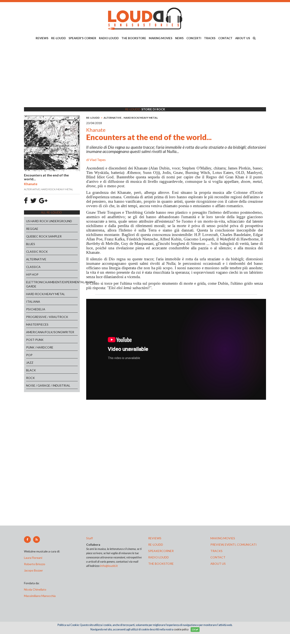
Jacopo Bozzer (33, 570)
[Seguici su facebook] (27, 539)
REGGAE (32, 228)
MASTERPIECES (37, 324)
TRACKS (209, 38)
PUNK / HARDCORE (39, 347)
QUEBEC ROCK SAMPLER (44, 236)
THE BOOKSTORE (133, 38)
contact (217, 557)
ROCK (30, 378)
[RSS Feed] (36, 539)
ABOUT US (242, 38)
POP (29, 355)
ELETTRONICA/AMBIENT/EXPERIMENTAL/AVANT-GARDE (52, 284)
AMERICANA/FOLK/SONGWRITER (50, 332)
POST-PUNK (35, 339)
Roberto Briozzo (34, 564)
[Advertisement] (145, 74)
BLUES (30, 244)
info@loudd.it (109, 565)
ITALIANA (33, 301)
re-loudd (155, 544)
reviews (154, 538)
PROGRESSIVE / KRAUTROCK (47, 317)
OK (194, 629)
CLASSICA (33, 267)
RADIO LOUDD (109, 38)
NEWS (179, 38)
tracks (216, 551)
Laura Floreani (34, 557)
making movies (222, 538)
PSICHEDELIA (35, 309)
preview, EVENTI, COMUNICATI (233, 544)
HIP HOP (32, 274)
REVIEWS (42, 38)
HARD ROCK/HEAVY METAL (45, 294)
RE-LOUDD (58, 38)
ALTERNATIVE (36, 259)
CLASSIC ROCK (37, 251)
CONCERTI (193, 38)
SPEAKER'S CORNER (82, 38)
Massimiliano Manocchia (40, 596)
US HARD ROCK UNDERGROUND (49, 221)
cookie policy (181, 629)
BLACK (31, 370)
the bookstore (161, 563)
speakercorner (161, 551)
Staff (89, 538)
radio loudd (158, 557)
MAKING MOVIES (160, 38)
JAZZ (29, 362)
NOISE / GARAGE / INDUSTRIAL (48, 385)
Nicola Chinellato (35, 589)
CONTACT (225, 38)
